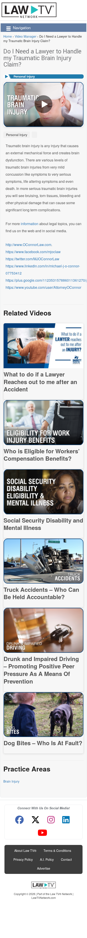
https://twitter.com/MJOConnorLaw (32, 258)
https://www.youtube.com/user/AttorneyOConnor (43, 287)
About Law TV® (25, 850)
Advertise (43, 868)
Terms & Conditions (57, 850)
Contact (66, 859)
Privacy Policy (23, 859)
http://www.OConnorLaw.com (28, 244)
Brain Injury (11, 781)
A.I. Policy (47, 859)
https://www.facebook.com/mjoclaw (33, 251)
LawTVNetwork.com (43, 897)
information (29, 223)
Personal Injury (16, 134)
